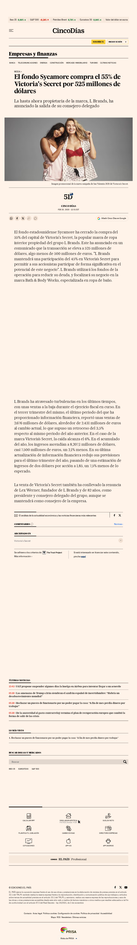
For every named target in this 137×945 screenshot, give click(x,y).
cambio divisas (68, 833)
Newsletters (66, 917)
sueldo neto (108, 820)
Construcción (56, 63)
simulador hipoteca (68, 820)
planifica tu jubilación (29, 833)
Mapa (53, 917)
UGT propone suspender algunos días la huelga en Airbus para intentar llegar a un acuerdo (68, 686)
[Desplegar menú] (11, 30)
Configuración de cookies (69, 913)
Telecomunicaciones (28, 63)
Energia (43, 63)
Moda (17, 72)
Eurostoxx (23, 769)
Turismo (94, 63)
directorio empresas (108, 833)
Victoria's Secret (22, 540)
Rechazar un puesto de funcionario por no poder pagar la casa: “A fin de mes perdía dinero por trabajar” (65, 737)
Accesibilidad (106, 913)
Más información (22, 556)
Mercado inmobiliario (76, 63)
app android (108, 846)
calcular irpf (29, 820)
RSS (58, 917)
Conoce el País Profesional (68, 859)
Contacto (28, 913)
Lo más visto (16, 730)
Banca (12, 63)
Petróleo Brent (60, 20)
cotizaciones (28, 846)
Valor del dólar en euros (117, 20)
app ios (68, 846)
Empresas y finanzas (33, 54)
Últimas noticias (108, 63)
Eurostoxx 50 (86, 20)
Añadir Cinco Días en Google (113, 218)
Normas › (118, 524)
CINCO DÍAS (68, 206)
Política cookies (50, 913)
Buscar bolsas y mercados (25, 752)
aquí (83, 556)
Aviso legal (37, 913)
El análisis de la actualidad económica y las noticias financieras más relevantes (57, 515)
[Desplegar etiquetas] (120, 540)
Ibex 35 (13, 20)
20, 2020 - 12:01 (68, 210)
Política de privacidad (90, 913)
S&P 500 (34, 20)
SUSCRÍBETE (98, 42)
